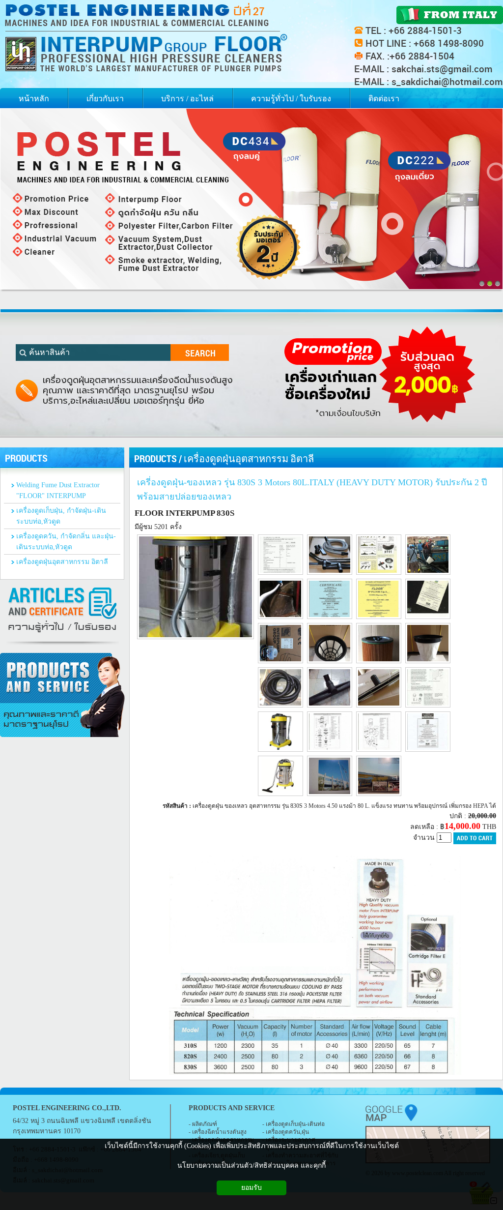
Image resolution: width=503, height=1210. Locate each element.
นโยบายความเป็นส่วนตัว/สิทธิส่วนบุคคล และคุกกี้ (251, 1165)
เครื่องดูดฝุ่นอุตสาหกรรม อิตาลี (249, 458)
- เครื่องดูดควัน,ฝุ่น (285, 1131)
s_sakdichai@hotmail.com (447, 81)
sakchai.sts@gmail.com (442, 68)
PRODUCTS (155, 458)
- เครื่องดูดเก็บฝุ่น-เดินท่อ (293, 1124)
